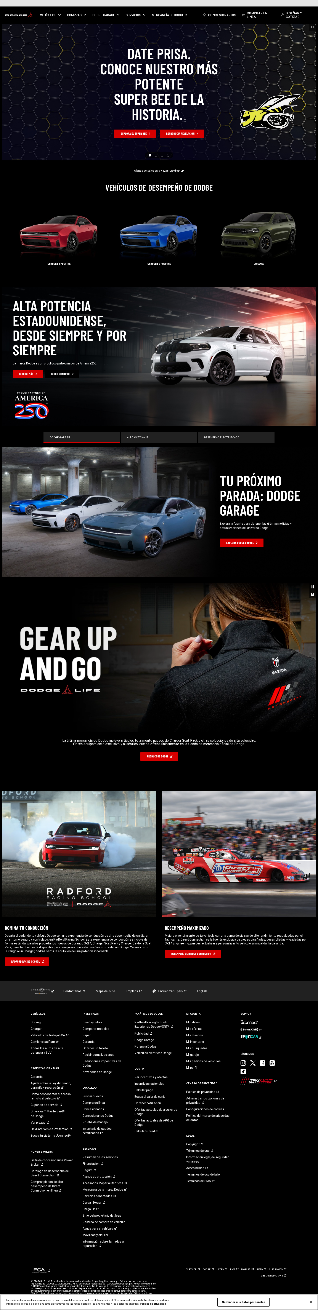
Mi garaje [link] (192, 959)
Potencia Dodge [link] (145, 951)
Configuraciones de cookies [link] (205, 1014)
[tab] (81, 437)
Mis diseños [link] (194, 940)
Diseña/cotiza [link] (92, 927)
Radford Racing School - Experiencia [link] (152, 929)
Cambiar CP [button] (176, 170)
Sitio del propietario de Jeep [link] (102, 1120)
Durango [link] (36, 927)
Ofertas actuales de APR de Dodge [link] (154, 1027)
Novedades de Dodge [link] (97, 977)
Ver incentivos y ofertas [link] (151, 982)
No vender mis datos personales (243, 1302)
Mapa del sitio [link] (105, 896)
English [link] (202, 896)
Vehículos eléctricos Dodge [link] (153, 958)
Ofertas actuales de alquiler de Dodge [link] (156, 1017)
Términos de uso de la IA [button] (203, 1079)
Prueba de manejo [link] (95, 1027)
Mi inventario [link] (195, 946)
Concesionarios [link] (93, 1014)
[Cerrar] (311, 1302)
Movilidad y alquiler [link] (95, 1140)
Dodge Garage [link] (144, 945)
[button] (50, 15)
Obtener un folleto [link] (95, 953)
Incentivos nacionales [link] (149, 988)
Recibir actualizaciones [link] (98, 959)
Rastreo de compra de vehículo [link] (104, 1127)
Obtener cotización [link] (148, 1008)
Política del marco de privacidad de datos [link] (208, 1023)
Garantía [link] (37, 981)
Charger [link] (36, 933)
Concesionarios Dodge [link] (98, 1020)
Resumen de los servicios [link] (100, 1062)
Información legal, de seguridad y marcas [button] (207, 1064)
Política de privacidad (153, 1303)
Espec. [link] (87, 940)
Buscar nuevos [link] (93, 1001)
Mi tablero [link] (193, 927)
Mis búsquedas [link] (196, 953)
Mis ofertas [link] (194, 933)
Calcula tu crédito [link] (147, 1036)
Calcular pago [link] (144, 995)
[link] (19, 15)
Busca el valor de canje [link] (150, 1001)
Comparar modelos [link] (96, 933)
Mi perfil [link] (191, 972)
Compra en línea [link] (94, 1007)
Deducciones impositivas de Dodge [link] (102, 968)
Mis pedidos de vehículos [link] (203, 966)
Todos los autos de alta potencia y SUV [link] (47, 955)
